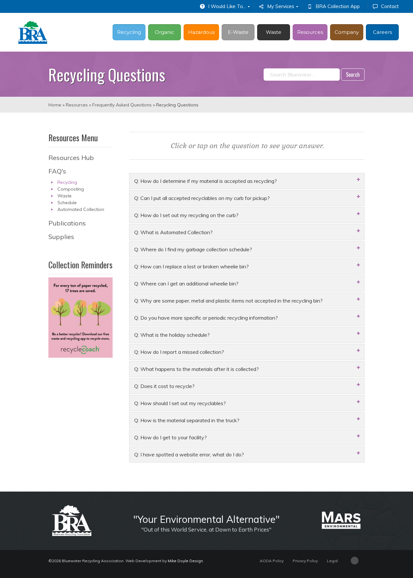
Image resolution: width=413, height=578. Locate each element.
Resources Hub (71, 158)
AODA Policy (272, 560)
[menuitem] (224, 6)
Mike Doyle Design (185, 560)
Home (54, 105)
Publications (67, 223)
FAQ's (57, 171)
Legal (332, 560)
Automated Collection (80, 209)
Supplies (61, 237)
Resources (77, 105)
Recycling (67, 182)
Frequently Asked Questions (122, 105)
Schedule (67, 202)
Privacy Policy (305, 560)
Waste (64, 196)
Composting (70, 189)
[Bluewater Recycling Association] (33, 32)
